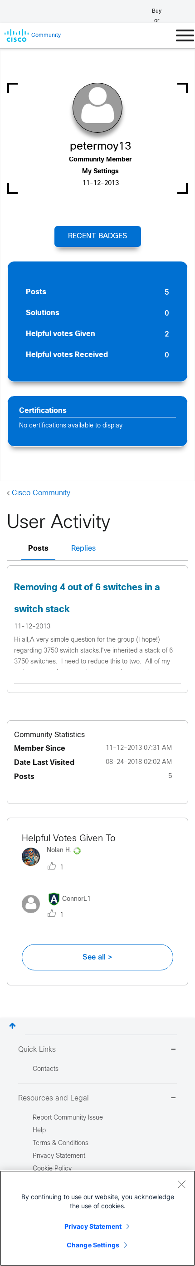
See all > (97, 957)
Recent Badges (97, 236)
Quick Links (37, 1049)
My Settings (100, 172)
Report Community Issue (68, 1118)
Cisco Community (41, 493)
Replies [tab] (83, 548)
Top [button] (12, 1025)
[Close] (181, 1184)
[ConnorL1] (60, 915)
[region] (97, 1218)
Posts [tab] (38, 548)
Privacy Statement (93, 1226)
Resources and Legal (53, 1098)
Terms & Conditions (60, 1143)
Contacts (45, 1069)
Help (39, 1131)
